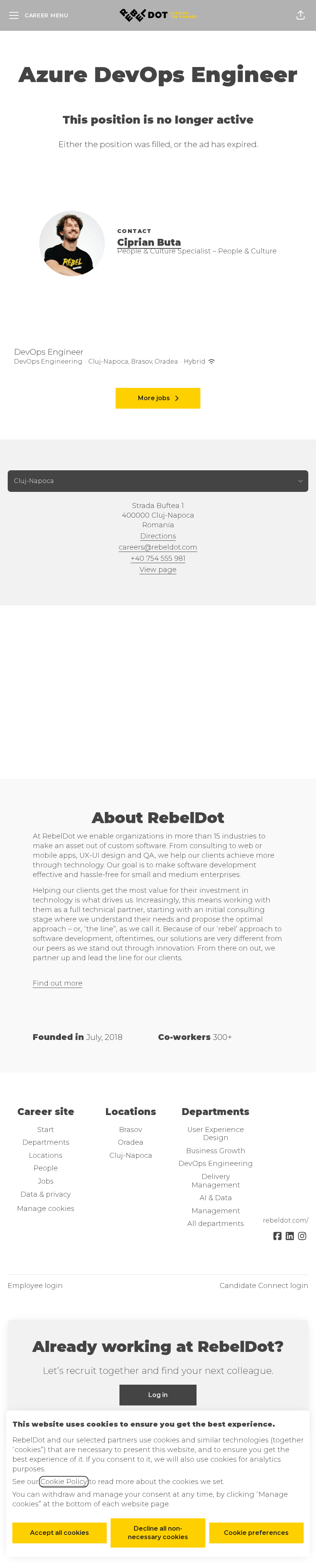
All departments (215, 1223)
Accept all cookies (59, 1532)
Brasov (130, 1129)
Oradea (130, 1142)
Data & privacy (45, 1194)
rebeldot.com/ (285, 1220)
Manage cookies (45, 1208)
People (46, 1168)
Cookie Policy (63, 1481)
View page (158, 569)
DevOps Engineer (49, 352)
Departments (45, 1142)
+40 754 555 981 (158, 558)
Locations (45, 1155)
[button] (300, 15)
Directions (158, 536)
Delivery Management (216, 1180)
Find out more (57, 983)
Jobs (46, 1181)
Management (216, 1211)
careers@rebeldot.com (158, 547)
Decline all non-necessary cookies (158, 1533)
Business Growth (215, 1151)
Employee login (35, 1285)
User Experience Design (215, 1133)
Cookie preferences (256, 1532)
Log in (158, 1395)
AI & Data (216, 1198)
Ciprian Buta (149, 242)
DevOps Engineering (215, 1163)
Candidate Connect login (264, 1285)
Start (45, 1129)
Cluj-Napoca (130, 1155)
